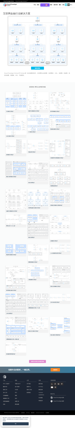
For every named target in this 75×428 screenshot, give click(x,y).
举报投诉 (41, 400)
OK (15, 423)
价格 (63, 4)
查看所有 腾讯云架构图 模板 (37, 361)
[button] (38, 4)
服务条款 (41, 383)
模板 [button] (60, 4)
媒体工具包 (29, 389)
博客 (16, 395)
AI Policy (41, 386)
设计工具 (5, 392)
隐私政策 (41, 389)
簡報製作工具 (6, 398)
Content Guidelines (40, 412)
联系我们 (29, 392)
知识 (16, 398)
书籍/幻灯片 (18, 383)
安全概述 (41, 397)
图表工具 (5, 389)
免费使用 (55, 369)
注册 (66, 4)
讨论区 (16, 389)
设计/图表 (17, 386)
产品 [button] (34, 4)
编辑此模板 (37, 68)
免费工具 (17, 401)
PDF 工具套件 (6, 383)
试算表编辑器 (6, 401)
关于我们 (29, 383)
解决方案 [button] (55, 4)
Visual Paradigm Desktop (21, 1)
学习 (16, 392)
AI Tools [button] (44, 5)
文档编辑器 (5, 395)
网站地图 (17, 404)
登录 (68, 4)
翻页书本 (5, 386)
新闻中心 (29, 386)
